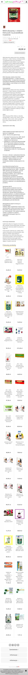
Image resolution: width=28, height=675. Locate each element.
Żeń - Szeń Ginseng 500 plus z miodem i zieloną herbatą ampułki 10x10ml (8, 393)
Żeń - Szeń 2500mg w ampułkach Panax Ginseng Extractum (8, 418)
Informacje (13, 655)
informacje (13, 660)
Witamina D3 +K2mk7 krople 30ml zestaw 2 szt (8, 496)
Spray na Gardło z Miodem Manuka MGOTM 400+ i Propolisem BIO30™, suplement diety (20, 577)
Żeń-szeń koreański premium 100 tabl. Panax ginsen (8, 366)
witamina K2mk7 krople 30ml (8, 442)
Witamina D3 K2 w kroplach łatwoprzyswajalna (20, 443)
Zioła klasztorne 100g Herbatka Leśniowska (20, 313)
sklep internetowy (12, 666)
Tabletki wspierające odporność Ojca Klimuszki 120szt (20, 548)
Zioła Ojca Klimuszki (13, 38)
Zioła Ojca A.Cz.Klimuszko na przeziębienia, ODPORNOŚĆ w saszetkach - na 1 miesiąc (20, 289)
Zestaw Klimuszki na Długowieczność (8, 339)
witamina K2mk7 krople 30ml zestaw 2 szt (20, 417)
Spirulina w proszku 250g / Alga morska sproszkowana (19, 600)
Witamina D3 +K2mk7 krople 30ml (19, 495)
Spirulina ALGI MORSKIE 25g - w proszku (19, 626)
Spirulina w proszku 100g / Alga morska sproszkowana (8, 626)
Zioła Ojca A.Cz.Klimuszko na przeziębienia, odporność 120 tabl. (8, 314)
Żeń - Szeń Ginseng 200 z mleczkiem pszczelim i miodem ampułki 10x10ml (20, 393)
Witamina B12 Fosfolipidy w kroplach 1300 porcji (19, 522)
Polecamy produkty (9, 245)
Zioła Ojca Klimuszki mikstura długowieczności (20, 262)
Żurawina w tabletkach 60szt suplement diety (8, 261)
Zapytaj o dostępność (9, 42)
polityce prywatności (14, 673)
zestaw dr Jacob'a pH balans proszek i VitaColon (20, 340)
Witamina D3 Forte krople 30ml (20, 469)
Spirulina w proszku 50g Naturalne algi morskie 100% (8, 600)
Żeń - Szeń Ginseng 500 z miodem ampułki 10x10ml (20, 366)
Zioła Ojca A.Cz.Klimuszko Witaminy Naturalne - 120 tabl (8, 288)
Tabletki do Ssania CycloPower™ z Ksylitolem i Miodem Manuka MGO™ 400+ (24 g (8, 577)
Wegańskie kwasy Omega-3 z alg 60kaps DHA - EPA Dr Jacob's (8, 549)
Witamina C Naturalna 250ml (8, 520)
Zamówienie (13, 649)
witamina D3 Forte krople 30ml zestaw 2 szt (8, 470)
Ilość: (18, 46)
